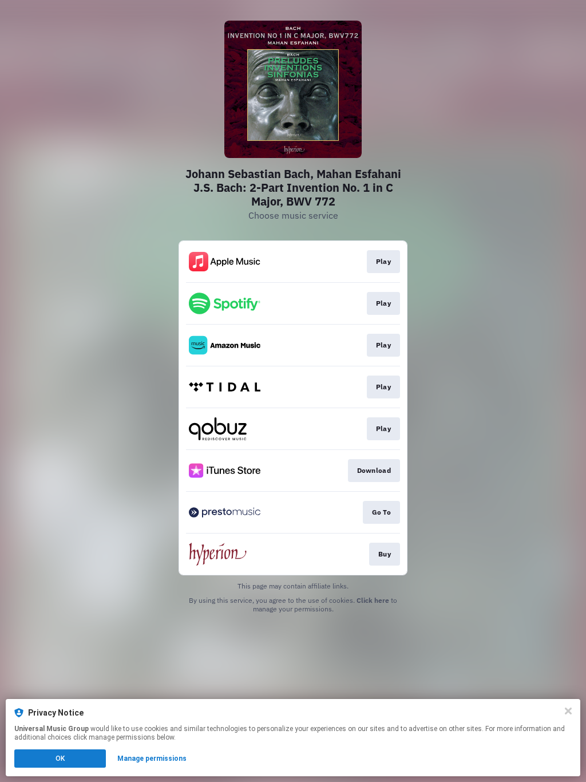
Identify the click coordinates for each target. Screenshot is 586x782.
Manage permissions (152, 759)
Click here (373, 600)
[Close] (568, 711)
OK (60, 759)
